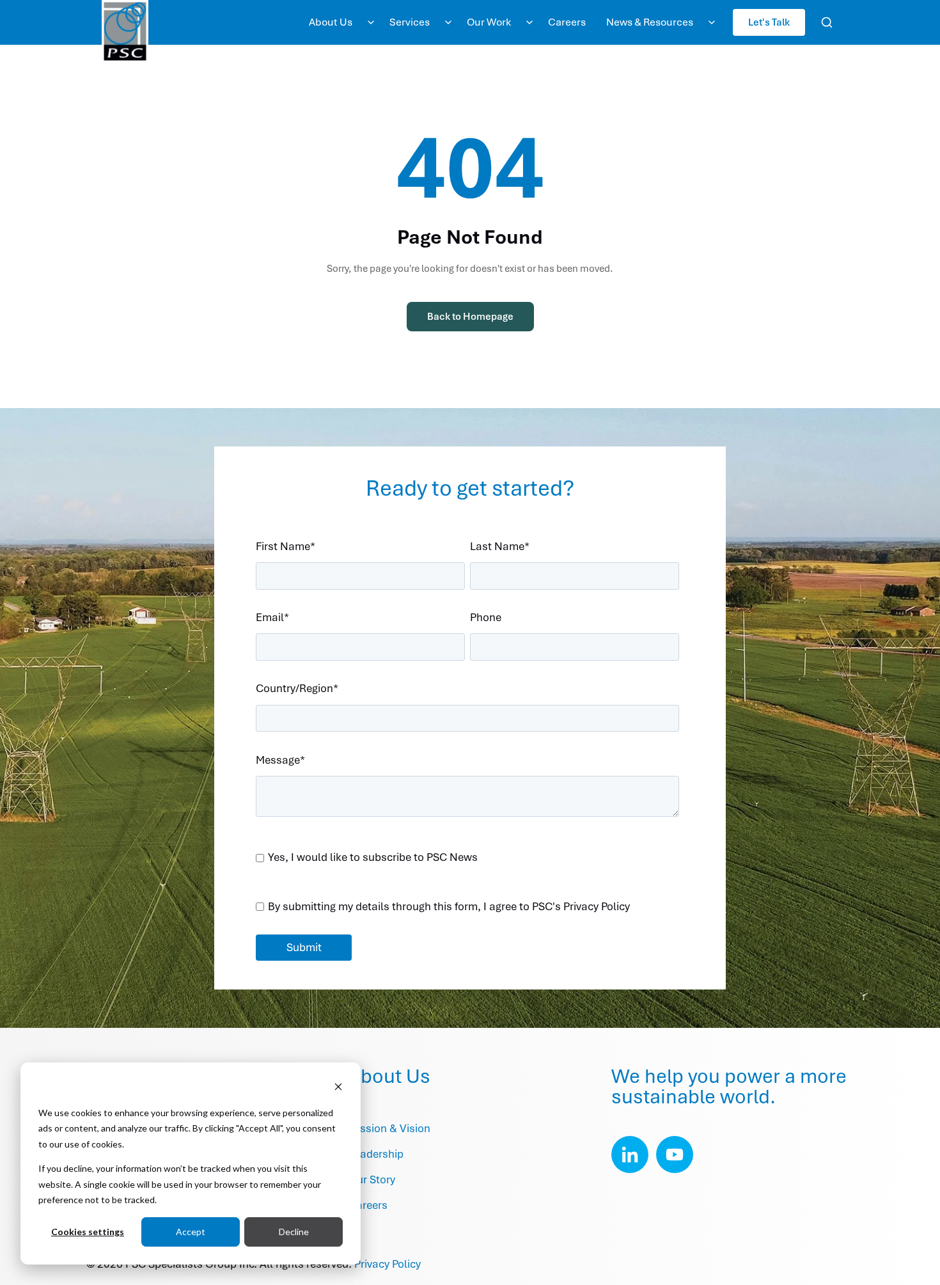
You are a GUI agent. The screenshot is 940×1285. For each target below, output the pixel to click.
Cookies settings (87, 1231)
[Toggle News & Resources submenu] (711, 22)
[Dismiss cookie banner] (338, 1088)
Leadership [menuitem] (376, 1154)
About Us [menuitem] (330, 22)
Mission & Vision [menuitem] (389, 1128)
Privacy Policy (387, 1264)
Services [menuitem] (409, 22)
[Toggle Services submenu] (448, 22)
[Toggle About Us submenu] (371, 22)
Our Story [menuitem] (372, 1179)
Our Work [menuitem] (489, 22)
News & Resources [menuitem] (649, 22)
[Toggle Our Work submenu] (529, 22)
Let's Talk (769, 22)
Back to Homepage (470, 316)
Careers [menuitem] (567, 22)
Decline (294, 1231)
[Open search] (826, 22)
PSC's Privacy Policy (581, 906)
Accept (190, 1231)
